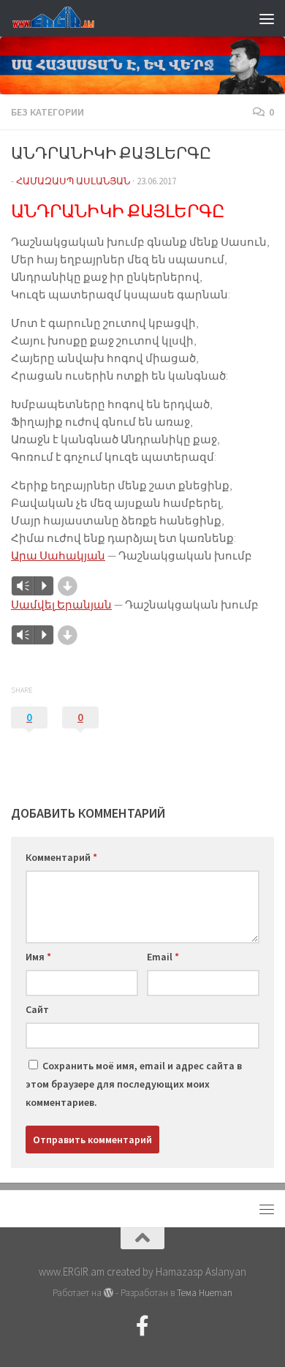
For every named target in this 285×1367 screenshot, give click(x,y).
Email (163, 956)
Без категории (47, 111)
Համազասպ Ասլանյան (73, 181)
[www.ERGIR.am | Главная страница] (66, 18)
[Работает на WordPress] (108, 1293)
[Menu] (266, 18)
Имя (38, 956)
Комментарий (61, 857)
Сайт (37, 1009)
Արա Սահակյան (58, 555)
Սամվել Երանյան (61, 604)
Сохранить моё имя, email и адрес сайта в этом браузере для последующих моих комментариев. (134, 1084)
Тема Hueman (204, 1293)
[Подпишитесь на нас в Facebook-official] (142, 1326)
